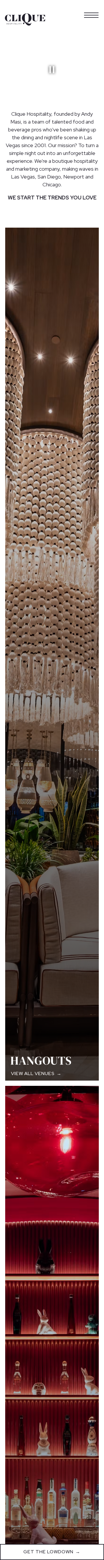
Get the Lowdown (48, 1552)
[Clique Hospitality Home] (25, 19)
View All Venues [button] (33, 1073)
